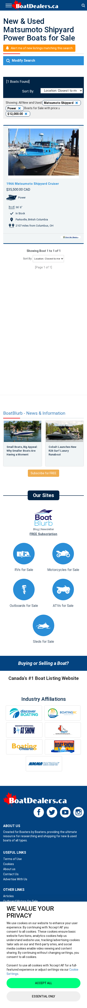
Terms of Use (12, 859)
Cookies (8, 864)
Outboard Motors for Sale (20, 901)
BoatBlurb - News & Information (34, 413)
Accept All (43, 983)
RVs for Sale (24, 570)
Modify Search (23, 60)
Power (12, 108)
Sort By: (27, 91)
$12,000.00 (15, 113)
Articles (8, 896)
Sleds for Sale (43, 642)
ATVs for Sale (63, 606)
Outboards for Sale (24, 606)
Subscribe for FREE (43, 473)
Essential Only (43, 996)
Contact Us (11, 874)
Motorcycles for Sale (63, 570)
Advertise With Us (15, 879)
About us (9, 869)
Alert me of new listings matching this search (42, 48)
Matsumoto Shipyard (59, 103)
